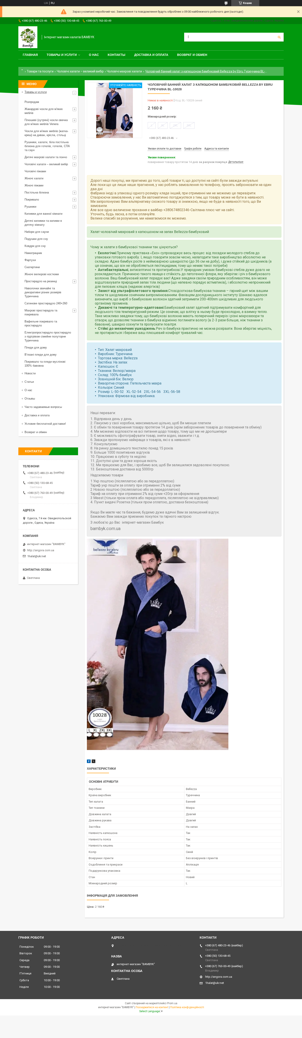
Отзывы (30, 398)
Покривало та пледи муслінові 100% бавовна (45, 363)
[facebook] (89, 762)
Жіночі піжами (34, 185)
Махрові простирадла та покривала (41, 312)
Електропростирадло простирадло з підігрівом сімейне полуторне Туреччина (48, 336)
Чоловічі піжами (35, 171)
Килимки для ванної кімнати (43, 213)
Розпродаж (32, 102)
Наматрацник (33, 253)
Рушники (30, 206)
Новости (30, 373)
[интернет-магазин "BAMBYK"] (27, 37)
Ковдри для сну (35, 246)
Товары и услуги (62, 55)
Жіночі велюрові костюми (42, 274)
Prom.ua (172, 1003)
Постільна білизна (37, 192)
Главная (30, 55)
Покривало (32, 199)
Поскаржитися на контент (152, 1007)
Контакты (116, 55)
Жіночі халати (34, 178)
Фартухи (30, 260)
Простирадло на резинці (41, 281)
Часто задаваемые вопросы (43, 407)
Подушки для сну (36, 239)
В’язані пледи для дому (41, 354)
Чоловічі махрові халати (124, 71)
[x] (93, 762)
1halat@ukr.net (36, 556)
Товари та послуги (40, 71)
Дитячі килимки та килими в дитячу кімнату (43, 222)
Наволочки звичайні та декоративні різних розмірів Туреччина (43, 292)
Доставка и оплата (151, 55)
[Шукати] (279, 37)
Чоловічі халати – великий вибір (80, 71)
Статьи (29, 381)
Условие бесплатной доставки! (45, 423)
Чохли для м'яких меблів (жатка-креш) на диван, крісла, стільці (46, 133)
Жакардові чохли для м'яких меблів (44, 111)
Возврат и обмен (192, 55)
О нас (94, 55)
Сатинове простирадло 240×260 (46, 303)
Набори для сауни (37, 231)
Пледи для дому (36, 347)
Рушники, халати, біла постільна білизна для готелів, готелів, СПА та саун (47, 146)
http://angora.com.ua (40, 550)
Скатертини (32, 267)
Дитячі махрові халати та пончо (46, 157)
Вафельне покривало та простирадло (41, 323)
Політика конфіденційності (187, 1007)
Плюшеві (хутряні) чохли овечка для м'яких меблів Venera (46, 122)
